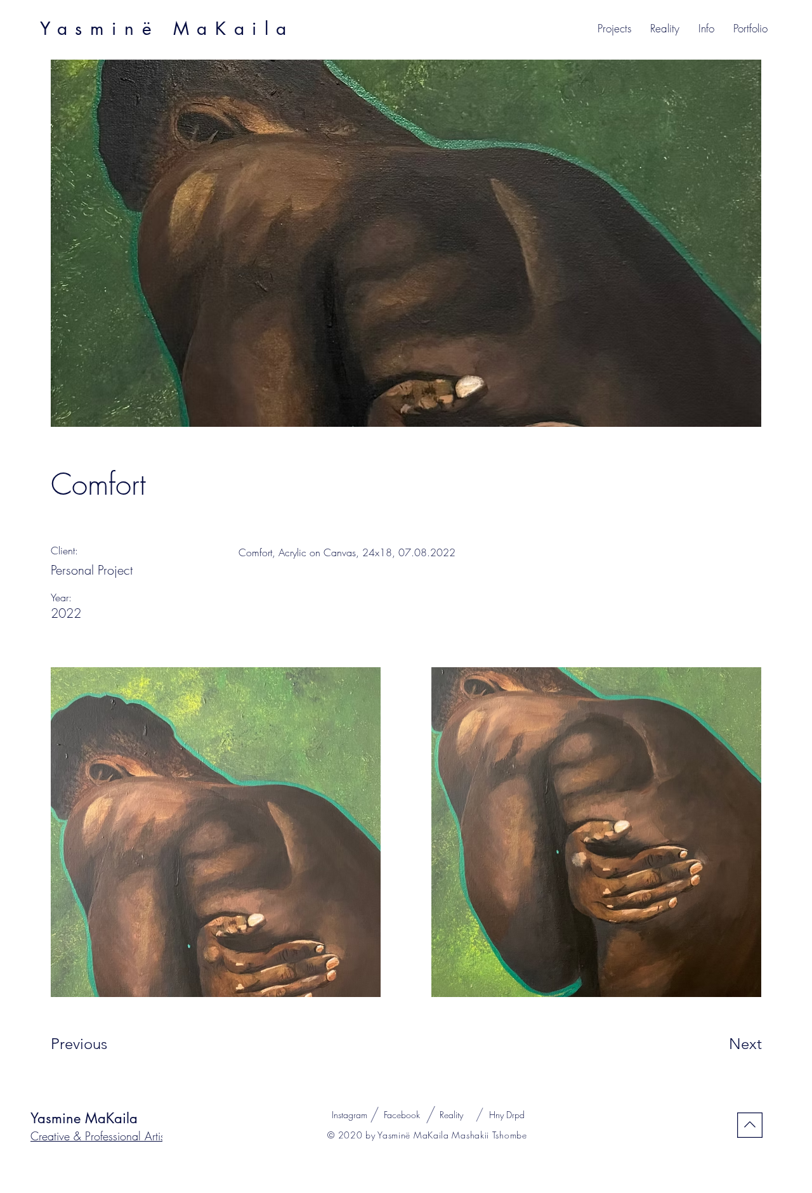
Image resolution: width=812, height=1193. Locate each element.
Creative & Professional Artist (98, 1136)
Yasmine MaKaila (84, 1118)
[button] (614, 28)
